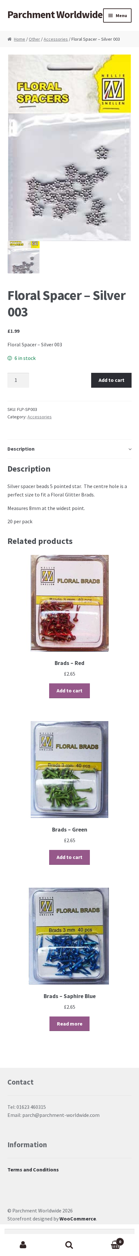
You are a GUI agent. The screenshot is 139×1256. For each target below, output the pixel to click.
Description (21, 448)
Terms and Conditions (33, 1169)
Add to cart (111, 380)
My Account (23, 1245)
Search (69, 1245)
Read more (69, 1023)
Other (34, 39)
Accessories (56, 39)
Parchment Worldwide (54, 14)
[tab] (69, 449)
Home (19, 39)
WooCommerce (77, 1218)
